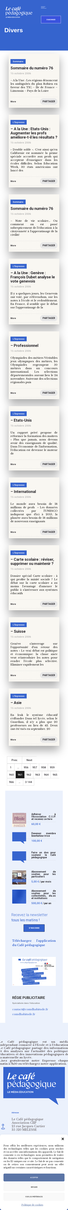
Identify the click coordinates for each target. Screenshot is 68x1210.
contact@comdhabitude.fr (30, 1009)
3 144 (28, 782)
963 (37, 774)
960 (11, 774)
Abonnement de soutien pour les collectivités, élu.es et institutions (43, 895)
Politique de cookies (32, 1205)
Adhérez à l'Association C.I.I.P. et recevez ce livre (43, 816)
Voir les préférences (34, 1197)
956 (26, 767)
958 (43, 767)
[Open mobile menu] (44, 7)
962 (29, 774)
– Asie (16, 703)
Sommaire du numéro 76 (31, 208)
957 (34, 767)
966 (11, 782)
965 (55, 774)
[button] (63, 1139)
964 (46, 774)
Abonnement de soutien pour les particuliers (43, 874)
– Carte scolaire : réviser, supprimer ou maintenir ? (32, 561)
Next (29, 760)
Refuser (34, 1187)
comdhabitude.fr (23, 1014)
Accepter (34, 1177)
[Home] (20, 23)
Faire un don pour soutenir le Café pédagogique (43, 855)
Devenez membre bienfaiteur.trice (43, 834)
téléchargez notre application (44, 1063)
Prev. (15, 760)
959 (52, 767)
